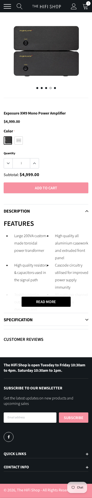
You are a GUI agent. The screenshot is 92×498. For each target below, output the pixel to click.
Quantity (9, 153)
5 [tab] (55, 88)
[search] (20, 6)
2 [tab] (42, 88)
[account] (74, 6)
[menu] (7, 6)
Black (8, 140)
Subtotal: (11, 175)
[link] (8, 437)
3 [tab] (46, 88)
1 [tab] (37, 88)
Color (9, 131)
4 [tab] (51, 88)
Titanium (18, 140)
